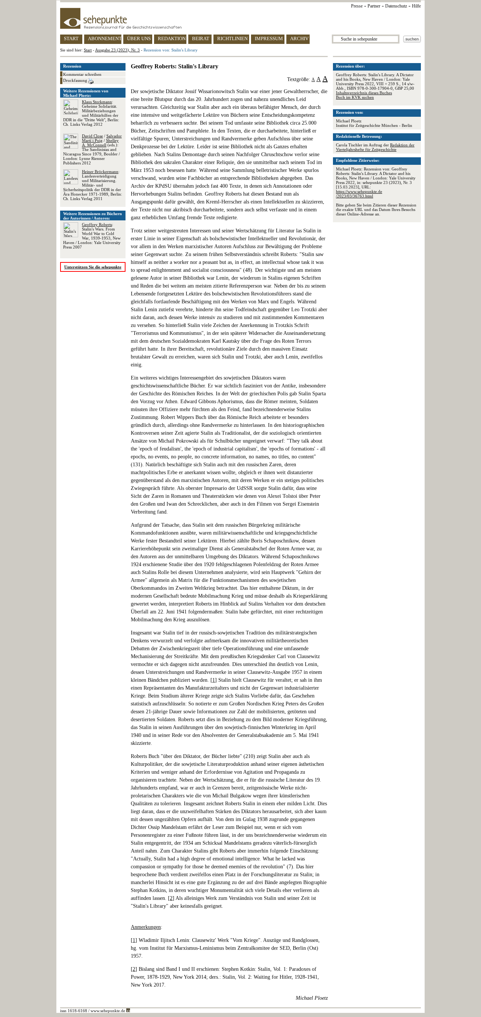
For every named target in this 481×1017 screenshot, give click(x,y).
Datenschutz (396, 6)
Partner (374, 6)
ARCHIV (299, 38)
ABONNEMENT (104, 38)
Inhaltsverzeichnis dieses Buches (364, 92)
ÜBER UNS (139, 38)
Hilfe (416, 6)
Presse (357, 6)
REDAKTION (172, 38)
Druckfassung (75, 80)
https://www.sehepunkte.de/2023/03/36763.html (359, 193)
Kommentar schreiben (82, 74)
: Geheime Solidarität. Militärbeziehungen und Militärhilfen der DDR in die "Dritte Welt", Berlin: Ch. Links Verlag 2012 (91, 113)
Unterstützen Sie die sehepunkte (92, 267)
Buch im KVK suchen (355, 97)
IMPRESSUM (269, 38)
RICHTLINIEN (232, 38)
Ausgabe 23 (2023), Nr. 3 (117, 50)
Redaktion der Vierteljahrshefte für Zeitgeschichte (375, 147)
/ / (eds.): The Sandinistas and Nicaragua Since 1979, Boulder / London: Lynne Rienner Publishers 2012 (92, 149)
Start (88, 50)
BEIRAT (200, 38)
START (71, 38)
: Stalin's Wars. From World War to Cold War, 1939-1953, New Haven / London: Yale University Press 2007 (92, 235)
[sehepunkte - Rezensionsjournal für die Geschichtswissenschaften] (240, 18)
